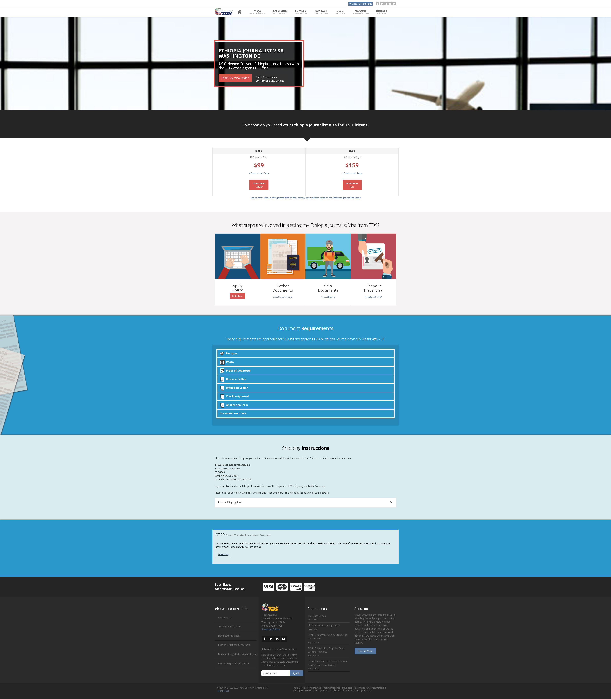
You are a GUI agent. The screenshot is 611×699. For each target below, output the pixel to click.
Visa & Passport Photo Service (233, 663)
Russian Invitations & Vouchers (234, 644)
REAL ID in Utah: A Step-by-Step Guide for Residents (327, 636)
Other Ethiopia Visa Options (270, 80)
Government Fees (259, 173)
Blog (340, 12)
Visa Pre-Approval (237, 396)
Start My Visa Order (235, 78)
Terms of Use (223, 690)
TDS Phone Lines (317, 615)
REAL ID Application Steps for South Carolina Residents (326, 650)
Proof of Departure (238, 370)
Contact (321, 12)
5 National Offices (270, 629)
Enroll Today (223, 554)
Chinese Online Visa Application (324, 625)
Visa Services (224, 617)
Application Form (237, 405)
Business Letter (236, 379)
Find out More (365, 650)
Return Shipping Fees (230, 502)
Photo (230, 362)
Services (301, 12)
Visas (257, 12)
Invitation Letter (237, 387)
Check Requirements (266, 76)
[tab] (305, 502)
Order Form (237, 296)
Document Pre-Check (233, 413)
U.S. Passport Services (229, 626)
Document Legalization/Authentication (238, 654)
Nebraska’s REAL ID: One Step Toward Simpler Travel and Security (328, 663)
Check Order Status (362, 3)
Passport (231, 353)
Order (382, 12)
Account (360, 12)
